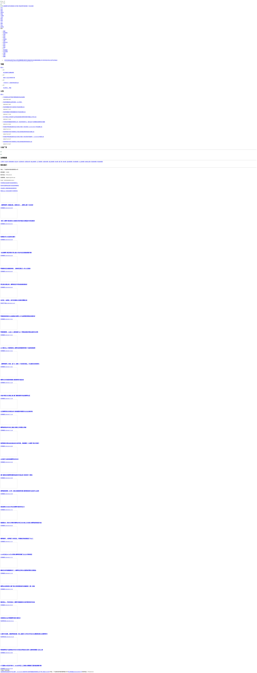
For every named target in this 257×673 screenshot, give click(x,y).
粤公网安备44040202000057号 (75, 671)
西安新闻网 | (94, 161)
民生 (4, 44)
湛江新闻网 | (52, 161)
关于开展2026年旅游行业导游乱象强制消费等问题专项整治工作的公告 (19, 116)
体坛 (4, 37)
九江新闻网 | (82, 161)
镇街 (4, 31)
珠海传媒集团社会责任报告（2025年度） (12, 102)
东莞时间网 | (46, 161)
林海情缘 (5, 50)
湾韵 (4, 40)
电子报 (9, 6)
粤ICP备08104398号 (45, 671)
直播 (4, 56)
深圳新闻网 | (11, 161)
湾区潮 (4, 39)
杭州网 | (57, 161)
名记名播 (5, 51)
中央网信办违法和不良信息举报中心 (9, 182)
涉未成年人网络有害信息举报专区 (9, 188)
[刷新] (2, 670)
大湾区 (2, 15)
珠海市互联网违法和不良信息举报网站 (10, 185)
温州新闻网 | (70, 161)
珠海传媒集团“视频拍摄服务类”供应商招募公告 (14, 112)
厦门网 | (61, 161)
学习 (2, 7)
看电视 (12, 6)
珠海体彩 (5, 32)
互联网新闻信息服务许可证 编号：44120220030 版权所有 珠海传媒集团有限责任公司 (20, 671)
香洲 (2, 18)
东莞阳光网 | (27, 161)
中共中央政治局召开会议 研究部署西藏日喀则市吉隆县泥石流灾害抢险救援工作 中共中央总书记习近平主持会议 (30, 60)
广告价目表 (30, 6)
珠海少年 (5, 42)
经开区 (2, 26)
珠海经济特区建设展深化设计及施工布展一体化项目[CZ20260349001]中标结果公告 (22, 126)
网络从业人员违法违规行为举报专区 (9, 190)
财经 (4, 36)
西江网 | (16, 161)
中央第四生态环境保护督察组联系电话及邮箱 (14, 97)
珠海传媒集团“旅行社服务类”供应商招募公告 (13, 107)
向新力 (2, 12)
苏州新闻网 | (76, 161)
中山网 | (6, 161)
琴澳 (2, 14)
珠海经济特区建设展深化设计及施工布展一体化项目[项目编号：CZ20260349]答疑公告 (23, 136)
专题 (4, 53)
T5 (3, 48)
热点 (2, 9)
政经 (2, 10)
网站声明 (21, 6)
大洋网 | (2, 161)
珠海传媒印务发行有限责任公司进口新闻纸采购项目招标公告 (17, 141)
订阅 (2, 17)
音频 (4, 54)
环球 (4, 34)
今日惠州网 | (21, 161)
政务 (4, 45)
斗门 (2, 22)
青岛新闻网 (100, 161)
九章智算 (5, 6)
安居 (4, 47)
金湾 (2, 20)
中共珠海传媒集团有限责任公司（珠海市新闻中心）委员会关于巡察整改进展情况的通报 (24, 121)
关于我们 (16, 6)
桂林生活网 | (88, 161)
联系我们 (26, 6)
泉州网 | (65, 161)
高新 (2, 23)
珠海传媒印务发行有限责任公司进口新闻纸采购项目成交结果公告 (18, 131)
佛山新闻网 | (33, 161)
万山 (2, 25)
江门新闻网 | (40, 161)
